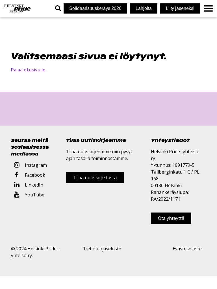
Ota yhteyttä (171, 218)
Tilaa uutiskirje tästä (95, 177)
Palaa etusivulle (28, 70)
